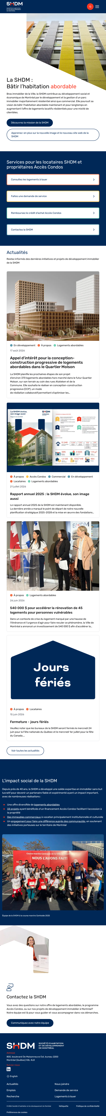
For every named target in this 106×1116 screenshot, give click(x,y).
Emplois (11, 1090)
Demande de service (66, 1090)
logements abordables (47, 804)
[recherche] (90, 6)
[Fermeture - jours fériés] (53, 688)
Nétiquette (63, 1106)
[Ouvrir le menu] (97, 6)
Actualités (12, 1084)
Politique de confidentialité (87, 1106)
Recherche (13, 1096)
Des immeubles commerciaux (24, 817)
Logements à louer (65, 1096)
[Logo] (14, 6)
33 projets (13, 808)
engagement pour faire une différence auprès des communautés (48, 821)
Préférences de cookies (17, 1112)
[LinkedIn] (8, 1069)
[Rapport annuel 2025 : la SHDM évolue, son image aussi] (53, 460)
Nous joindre (62, 1084)
